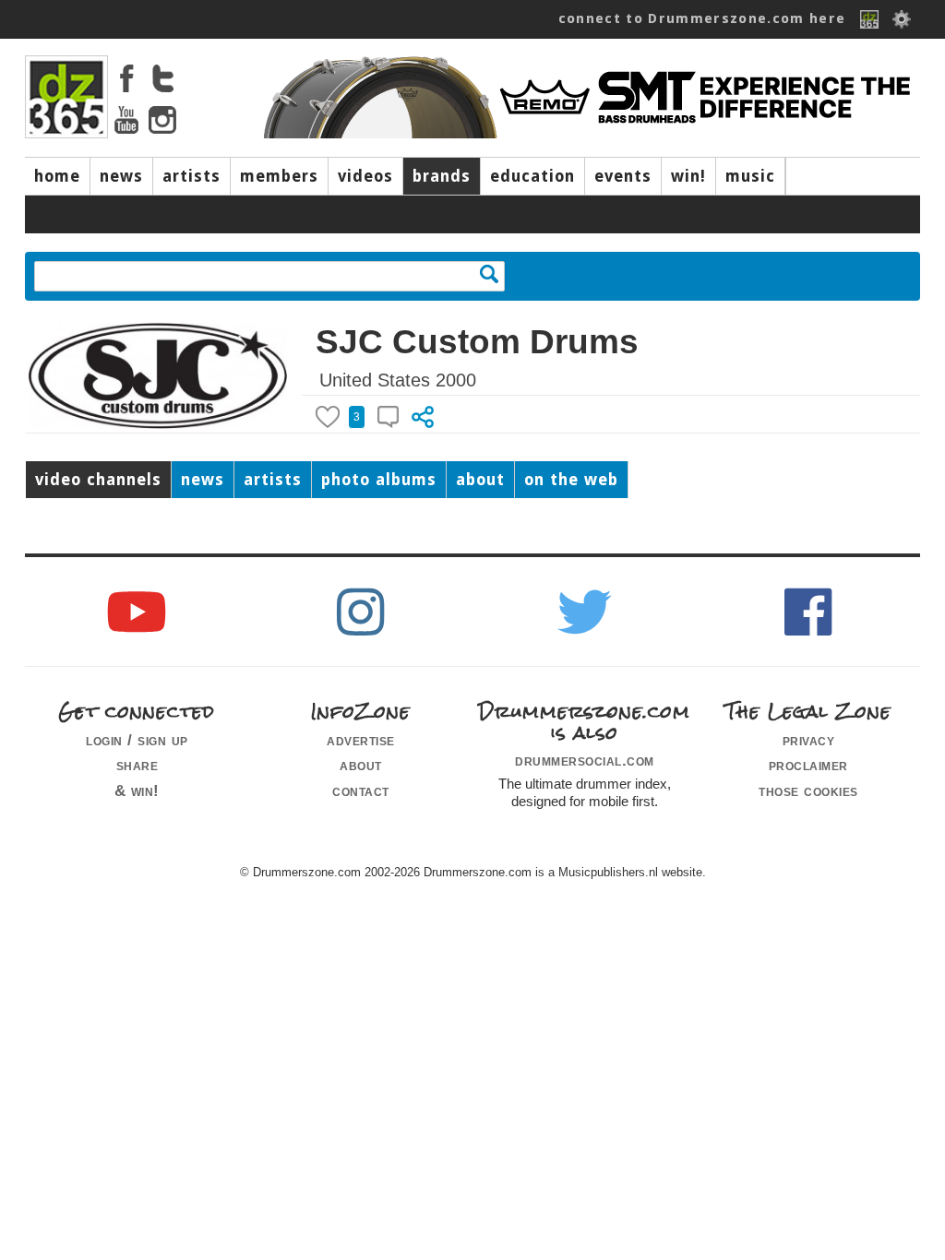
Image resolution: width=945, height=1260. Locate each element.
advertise (361, 740)
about (480, 479)
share (137, 764)
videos (365, 176)
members (279, 176)
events (623, 176)
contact (360, 790)
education (532, 176)
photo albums (379, 479)
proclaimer (808, 764)
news (121, 176)
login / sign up (137, 740)
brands (442, 176)
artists (191, 176)
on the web (571, 479)
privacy (809, 740)
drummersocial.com (584, 760)
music (750, 176)
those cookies (808, 790)
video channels (98, 479)
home (57, 176)
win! (688, 176)
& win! (137, 790)
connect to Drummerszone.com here (702, 18)
